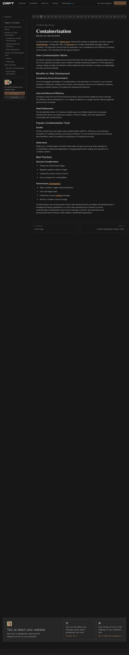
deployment (65, 42)
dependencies (42, 44)
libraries (70, 44)
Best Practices (10, 65)
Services (22, 3)
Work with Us (120, 3)
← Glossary (7, 17)
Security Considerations (15, 68)
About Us (44, 3)
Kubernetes (10, 62)
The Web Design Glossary (45, 25)
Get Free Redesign (104, 3)
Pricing (55, 3)
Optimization (55, 183)
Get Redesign (14, 93)
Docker (8, 58)
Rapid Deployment (13, 50)
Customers (33, 3)
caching (58, 195)
